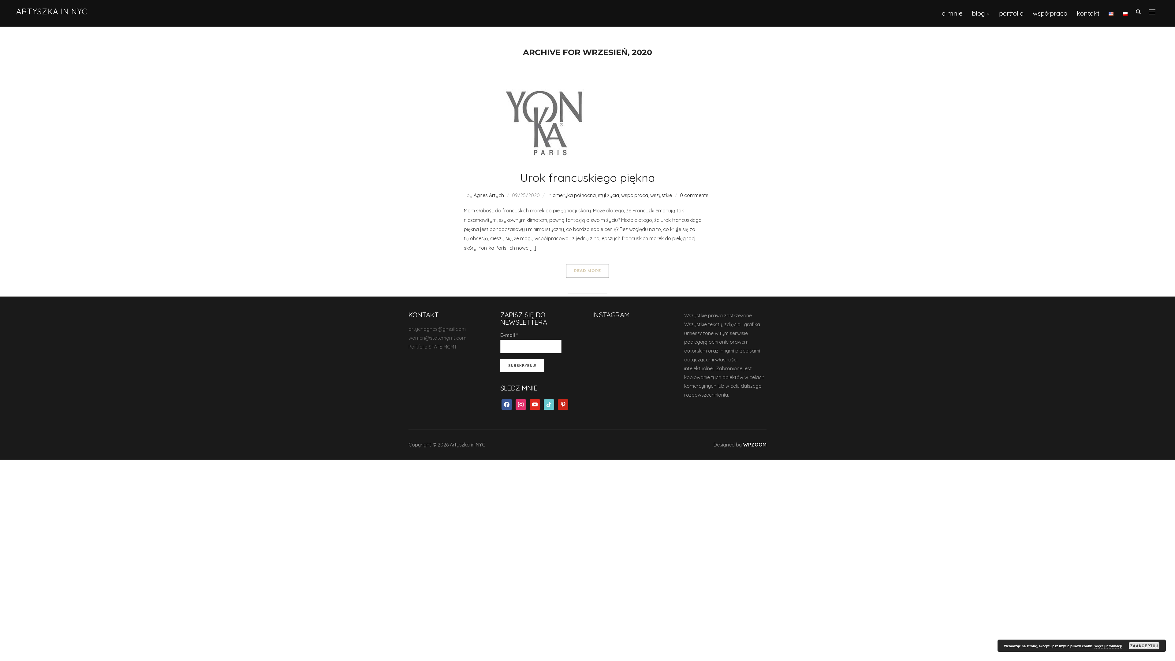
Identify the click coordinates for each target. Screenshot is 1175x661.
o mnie (952, 13)
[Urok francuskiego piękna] (546, 122)
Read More (587, 270)
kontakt (1088, 13)
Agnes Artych (489, 195)
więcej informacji (1108, 646)
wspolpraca (634, 195)
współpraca (1050, 13)
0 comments (694, 195)
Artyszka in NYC (51, 11)
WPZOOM (755, 445)
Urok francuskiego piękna (587, 177)
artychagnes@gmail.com (437, 329)
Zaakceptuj (1144, 645)
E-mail (509, 335)
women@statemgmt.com (437, 338)
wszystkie (661, 195)
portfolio (1011, 13)
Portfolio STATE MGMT (432, 347)
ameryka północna (574, 195)
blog (978, 13)
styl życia (608, 195)
